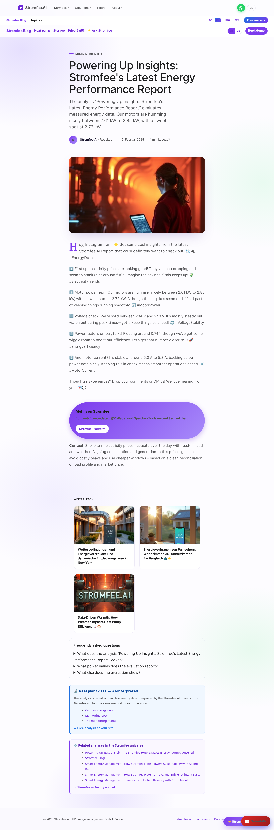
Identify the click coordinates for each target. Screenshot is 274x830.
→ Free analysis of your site (93, 728)
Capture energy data (99, 710)
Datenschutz (222, 819)
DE (251, 7)
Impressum (203, 819)
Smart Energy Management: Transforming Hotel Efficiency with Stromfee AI (136, 780)
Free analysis (256, 20)
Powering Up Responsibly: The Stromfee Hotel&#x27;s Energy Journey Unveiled (139, 752)
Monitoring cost (96, 715)
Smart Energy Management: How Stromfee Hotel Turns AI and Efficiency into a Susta (142, 774)
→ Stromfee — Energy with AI (94, 787)
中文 (237, 20)
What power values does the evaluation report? (117, 666)
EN (217, 20)
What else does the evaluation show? (108, 672)
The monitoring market (101, 721)
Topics (36, 20)
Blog (18, 31)
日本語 (227, 20)
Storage (59, 30)
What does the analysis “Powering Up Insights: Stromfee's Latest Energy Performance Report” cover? (136, 656)
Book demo (256, 30)
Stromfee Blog (16, 20)
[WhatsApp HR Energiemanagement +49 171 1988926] (241, 8)
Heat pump (42, 30)
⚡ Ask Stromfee (99, 30)
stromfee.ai (184, 819)
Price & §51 (76, 30)
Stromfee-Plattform (92, 428)
